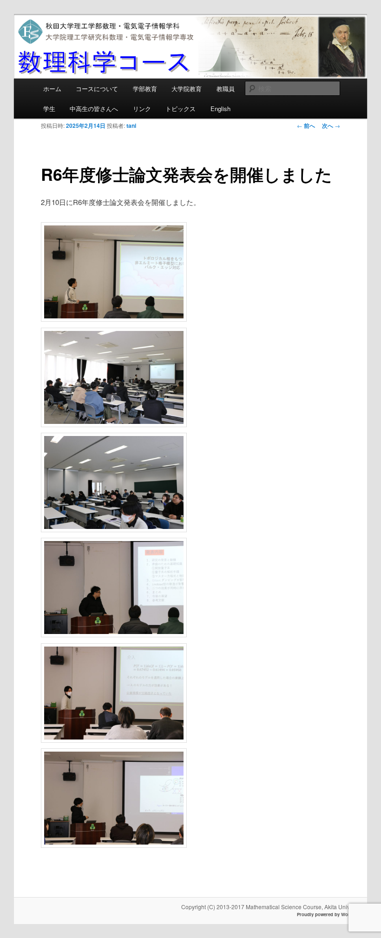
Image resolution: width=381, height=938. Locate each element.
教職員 (226, 88)
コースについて (97, 88)
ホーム (52, 88)
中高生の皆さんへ (94, 108)
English (220, 108)
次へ (331, 125)
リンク (142, 108)
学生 (49, 108)
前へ (306, 125)
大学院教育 (186, 88)
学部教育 (145, 88)
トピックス (180, 108)
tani (131, 125)
